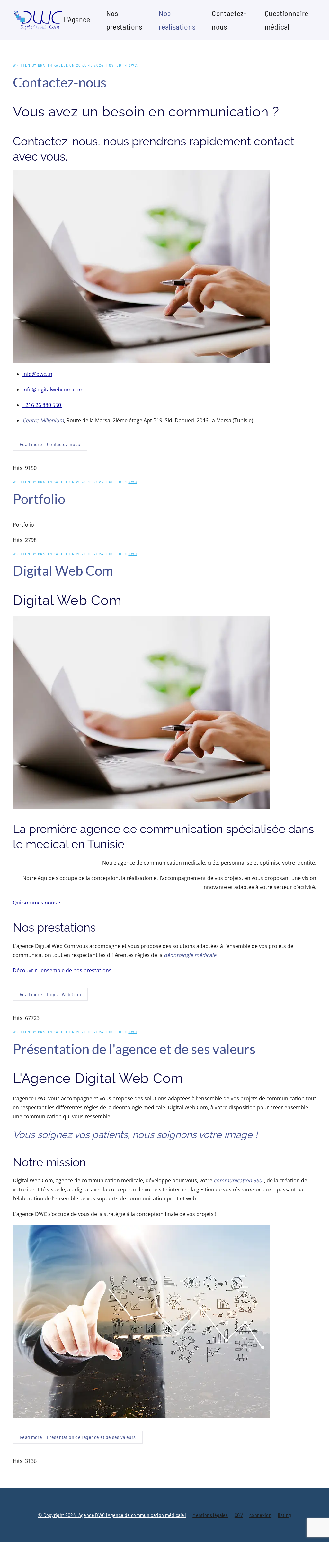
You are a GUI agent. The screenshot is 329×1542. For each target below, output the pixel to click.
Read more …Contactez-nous (50, 444)
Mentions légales (210, 1515)
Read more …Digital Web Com (50, 994)
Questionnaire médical (286, 19)
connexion (260, 1515)
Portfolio (39, 499)
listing (284, 1515)
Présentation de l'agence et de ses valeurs (134, 1049)
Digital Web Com (63, 571)
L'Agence (76, 19)
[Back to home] (38, 20)
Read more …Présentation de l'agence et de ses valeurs (78, 1437)
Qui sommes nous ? (36, 902)
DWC (132, 65)
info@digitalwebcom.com (53, 389)
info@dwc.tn (37, 374)
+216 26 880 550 (42, 404)
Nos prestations (124, 19)
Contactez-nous (229, 19)
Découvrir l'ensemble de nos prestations (62, 970)
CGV (239, 1515)
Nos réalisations (177, 19)
